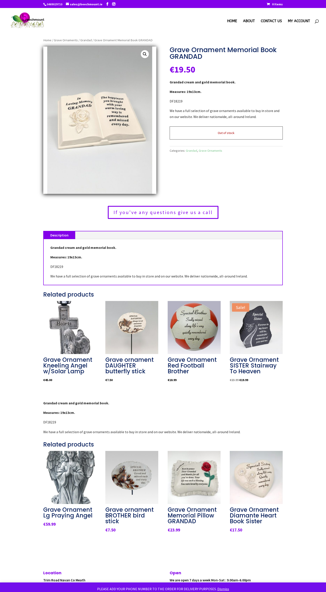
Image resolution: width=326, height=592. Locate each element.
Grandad (86, 40)
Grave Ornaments (66, 40)
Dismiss (223, 589)
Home (232, 21)
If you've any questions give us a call (163, 212)
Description (59, 235)
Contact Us (271, 21)
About (249, 21)
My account (299, 21)
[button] (145, 54)
